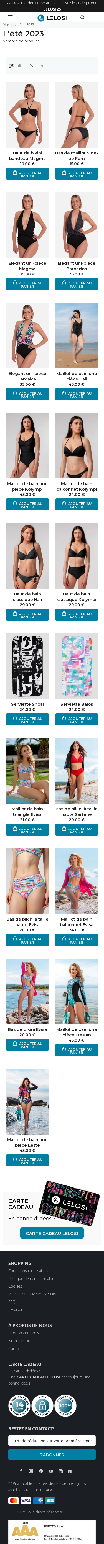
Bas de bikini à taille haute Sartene (76, 811)
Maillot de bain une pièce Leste (27, 1142)
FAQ (12, 1301)
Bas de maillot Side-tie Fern (76, 155)
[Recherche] (83, 17)
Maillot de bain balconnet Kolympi (76, 486)
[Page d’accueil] (52, 18)
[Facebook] (21, 1471)
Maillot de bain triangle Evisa (27, 811)
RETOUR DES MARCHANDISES (34, 1294)
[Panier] (93, 17)
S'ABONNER (52, 1454)
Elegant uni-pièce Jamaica (27, 376)
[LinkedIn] (60, 1471)
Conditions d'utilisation (28, 1270)
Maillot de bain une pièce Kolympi (27, 486)
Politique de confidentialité (31, 1278)
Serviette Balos (76, 704)
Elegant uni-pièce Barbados (76, 265)
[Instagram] (31, 1471)
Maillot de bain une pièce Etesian (76, 1032)
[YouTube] (51, 1471)
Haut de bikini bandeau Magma (27, 155)
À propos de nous (23, 1332)
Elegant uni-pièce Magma (27, 265)
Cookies (15, 1286)
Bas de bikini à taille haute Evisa (27, 921)
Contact (15, 1348)
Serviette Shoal (27, 704)
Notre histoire (20, 1340)
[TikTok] (70, 1471)
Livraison (15, 1309)
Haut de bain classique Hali (27, 596)
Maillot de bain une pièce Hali (76, 376)
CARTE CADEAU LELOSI (52, 1233)
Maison (8, 24)
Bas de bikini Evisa (27, 1029)
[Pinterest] (41, 1471)
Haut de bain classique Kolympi (76, 596)
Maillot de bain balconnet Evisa (76, 921)
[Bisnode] (52, 1531)
